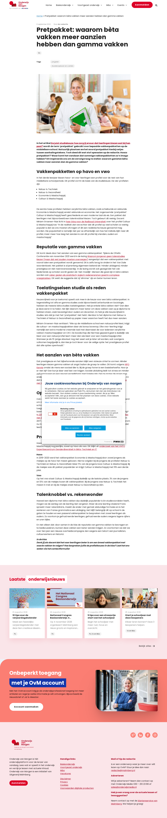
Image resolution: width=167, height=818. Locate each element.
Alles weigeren (95, 428)
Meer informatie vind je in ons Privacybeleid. (63, 402)
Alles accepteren (72, 428)
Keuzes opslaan (83, 435)
